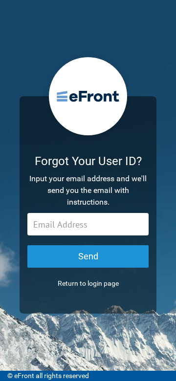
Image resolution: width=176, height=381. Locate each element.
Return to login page (88, 283)
